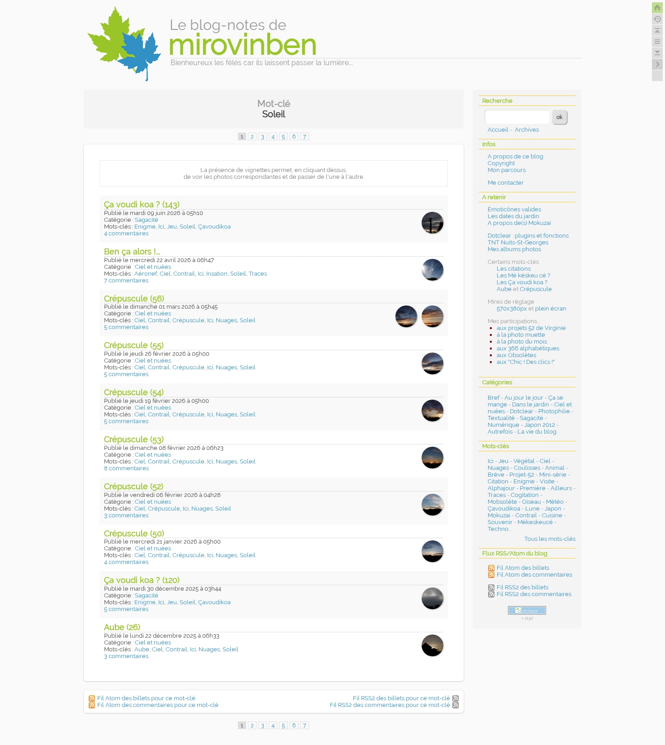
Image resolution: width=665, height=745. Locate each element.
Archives (527, 129)
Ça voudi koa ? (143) (142, 204)
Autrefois (500, 431)
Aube (141, 649)
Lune (532, 508)
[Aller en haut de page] (657, 30)
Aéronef (145, 273)
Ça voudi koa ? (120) (142, 580)
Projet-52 (521, 474)
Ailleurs (561, 488)
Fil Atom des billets (523, 567)
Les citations (514, 268)
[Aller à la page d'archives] (657, 19)
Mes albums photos (514, 249)
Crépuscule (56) (134, 298)
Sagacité (146, 219)
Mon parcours (507, 170)
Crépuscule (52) (133, 486)
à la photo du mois (522, 341)
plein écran (550, 308)
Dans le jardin (530, 404)
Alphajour (501, 488)
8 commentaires (126, 468)
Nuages (226, 320)
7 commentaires (126, 280)
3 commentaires (126, 515)
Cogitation (525, 495)
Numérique (503, 424)
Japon (553, 508)
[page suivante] (657, 64)
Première (533, 488)
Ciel (165, 273)
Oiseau (531, 501)
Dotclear (521, 411)
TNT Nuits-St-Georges (518, 242)
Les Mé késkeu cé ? (523, 275)
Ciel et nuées (153, 266)
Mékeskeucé (535, 522)
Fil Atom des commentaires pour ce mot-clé (157, 705)
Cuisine (552, 515)
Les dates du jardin (513, 216)
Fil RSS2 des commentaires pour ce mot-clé (390, 705)
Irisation (217, 273)
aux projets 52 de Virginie (531, 328)
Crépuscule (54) (134, 392)
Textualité (501, 418)
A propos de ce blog (515, 156)
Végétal (524, 461)
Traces (258, 273)
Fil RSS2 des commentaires (534, 594)
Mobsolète (502, 501)
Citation (498, 481)
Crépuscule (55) (134, 345)
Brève (496, 474)
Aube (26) (122, 627)
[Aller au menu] (657, 41)
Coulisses (527, 467)
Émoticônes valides (514, 209)
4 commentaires (126, 233)
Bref (493, 397)
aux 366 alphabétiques (528, 348)
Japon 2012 (539, 424)
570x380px (512, 308)
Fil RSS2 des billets (522, 587)
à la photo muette (521, 334)
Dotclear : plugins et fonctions (528, 235)
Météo (555, 501)
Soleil (187, 226)
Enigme (145, 226)
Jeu (172, 226)
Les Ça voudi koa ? (522, 282)
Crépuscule (188, 320)
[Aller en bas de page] (657, 53)
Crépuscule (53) (134, 439)
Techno (498, 528)
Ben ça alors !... (132, 251)
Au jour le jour (523, 397)
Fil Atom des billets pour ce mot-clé (146, 698)
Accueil (498, 129)
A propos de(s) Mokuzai (519, 223)
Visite (547, 481)
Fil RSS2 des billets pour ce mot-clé (401, 698)
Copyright (501, 163)
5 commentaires (126, 327)
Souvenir (500, 522)
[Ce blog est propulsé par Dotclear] (527, 610)
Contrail (184, 273)
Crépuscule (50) (134, 533)
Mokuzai (499, 515)
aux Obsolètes (516, 355)
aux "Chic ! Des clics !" (526, 361)
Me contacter (506, 182)
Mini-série (552, 474)
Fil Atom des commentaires (534, 574)
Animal (555, 467)
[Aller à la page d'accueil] (657, 7)
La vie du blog (537, 431)
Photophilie (554, 411)
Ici (161, 226)
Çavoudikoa (214, 226)
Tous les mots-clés (549, 538)
